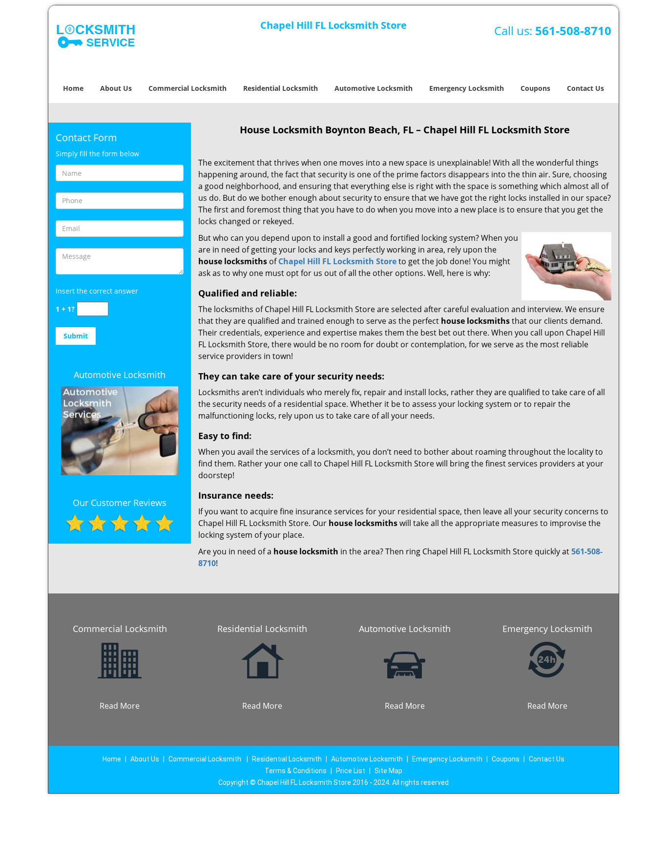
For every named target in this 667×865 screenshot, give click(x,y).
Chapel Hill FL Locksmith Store (337, 261)
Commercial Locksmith (187, 88)
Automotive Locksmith (373, 88)
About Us (116, 88)
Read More (120, 705)
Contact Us (585, 88)
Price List (350, 771)
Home (73, 88)
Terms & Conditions (296, 771)
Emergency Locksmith (466, 88)
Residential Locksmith (280, 88)
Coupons (535, 88)
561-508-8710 (573, 30)
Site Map (388, 771)
